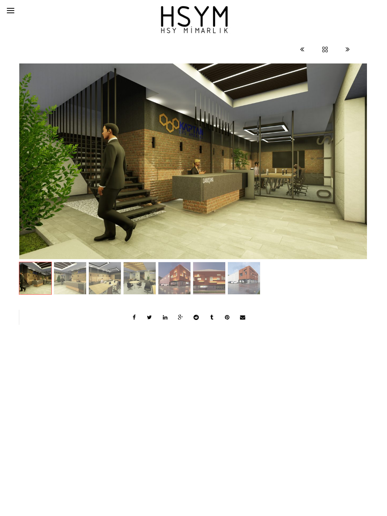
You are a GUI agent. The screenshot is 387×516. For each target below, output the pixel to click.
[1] (193, 161)
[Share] (134, 317)
